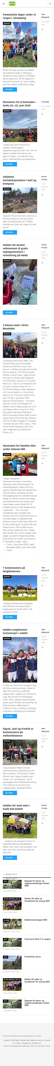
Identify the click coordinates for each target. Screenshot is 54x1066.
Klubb (6, 920)
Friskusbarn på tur (32, 957)
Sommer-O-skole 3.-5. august (37, 939)
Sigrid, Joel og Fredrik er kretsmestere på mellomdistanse (18, 732)
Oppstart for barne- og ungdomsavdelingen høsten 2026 (36, 883)
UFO (5, 881)
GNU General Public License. (40, 1046)
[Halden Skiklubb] (12, 3)
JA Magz (18, 1043)
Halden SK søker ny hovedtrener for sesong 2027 (37, 899)
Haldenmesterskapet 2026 (35, 920)
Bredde (7, 23)
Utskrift (42, 30)
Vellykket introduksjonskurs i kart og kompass (19, 180)
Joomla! (6, 1046)
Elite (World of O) (12, 899)
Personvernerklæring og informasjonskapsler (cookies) (22, 1036)
